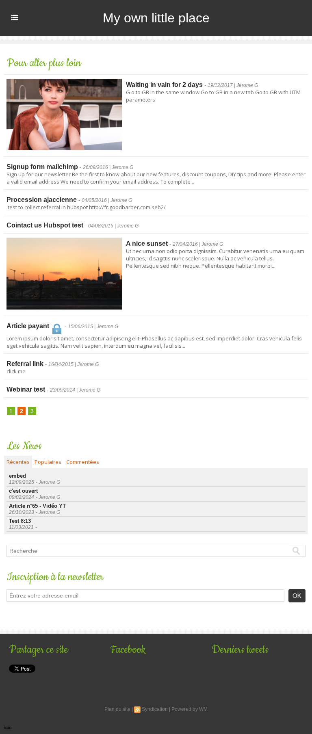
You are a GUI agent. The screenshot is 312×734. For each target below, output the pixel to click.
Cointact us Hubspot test (44, 225)
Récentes (18, 462)
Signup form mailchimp (42, 166)
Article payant (28, 326)
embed (17, 476)
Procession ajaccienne (41, 199)
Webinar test (25, 389)
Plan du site (117, 709)
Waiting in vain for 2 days (164, 84)
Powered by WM (189, 709)
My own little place (156, 18)
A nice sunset (147, 243)
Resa (13, 619)
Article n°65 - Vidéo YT (37, 506)
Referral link (24, 363)
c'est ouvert (23, 491)
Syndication (155, 709)
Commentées (82, 462)
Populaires (48, 462)
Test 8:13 (20, 521)
